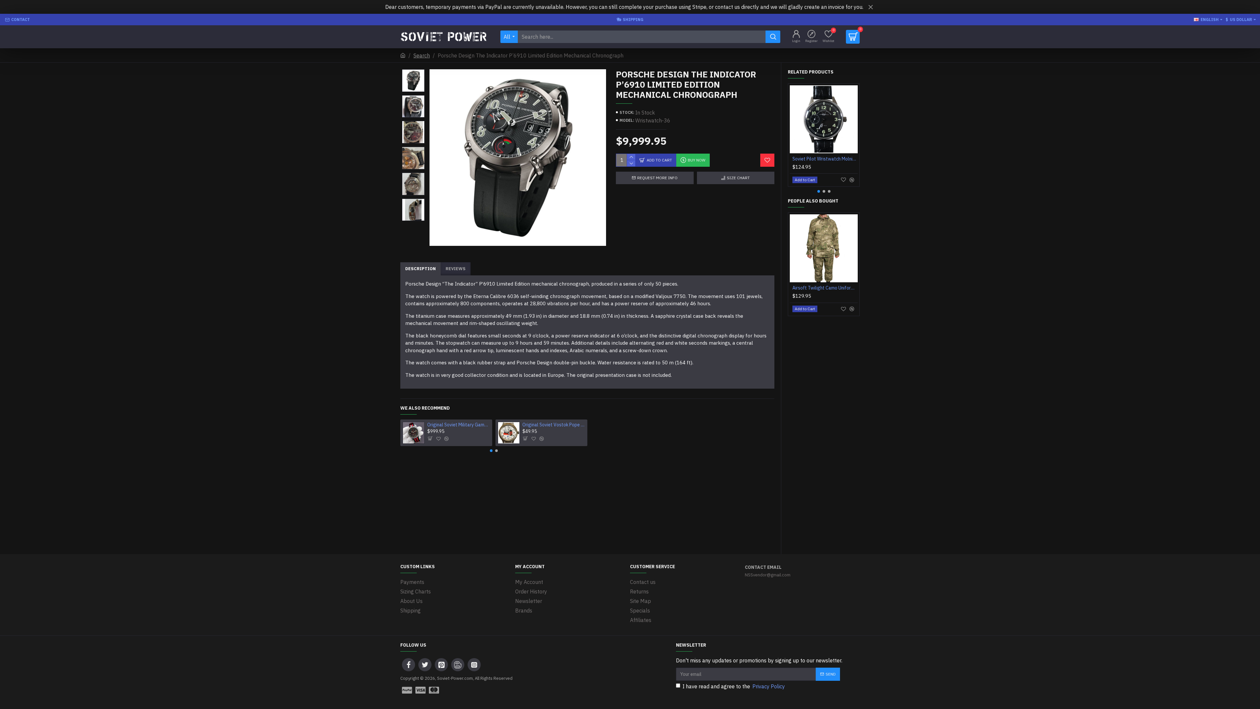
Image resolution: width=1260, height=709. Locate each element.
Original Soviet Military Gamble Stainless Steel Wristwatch (458, 425)
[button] (413, 71)
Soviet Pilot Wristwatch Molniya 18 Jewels (825, 159)
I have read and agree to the (733, 686)
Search (421, 55)
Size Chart (738, 177)
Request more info (657, 177)
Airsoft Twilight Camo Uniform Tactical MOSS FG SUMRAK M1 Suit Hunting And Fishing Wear (825, 288)
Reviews (456, 268)
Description (420, 268)
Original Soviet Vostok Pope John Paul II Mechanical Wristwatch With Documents (553, 425)
